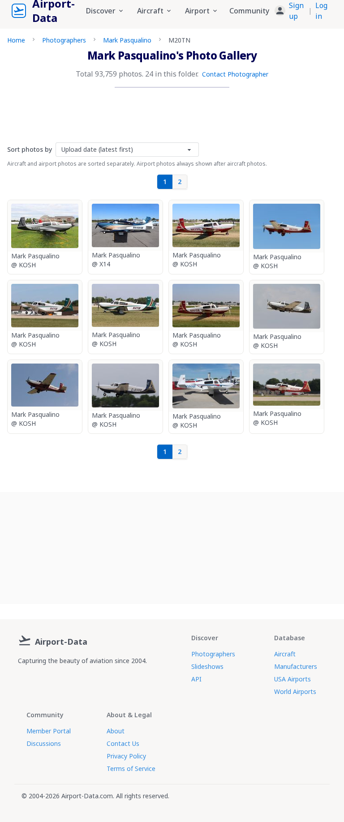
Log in (321, 10)
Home (16, 40)
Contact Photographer (235, 74)
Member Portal (48, 731)
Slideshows (207, 666)
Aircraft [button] (150, 11)
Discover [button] (101, 11)
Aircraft (285, 654)
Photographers (64, 40)
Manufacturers (295, 666)
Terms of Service (131, 768)
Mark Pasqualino (127, 40)
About (116, 731)
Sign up (296, 10)
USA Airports (292, 679)
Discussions (43, 743)
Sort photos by (29, 149)
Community (249, 11)
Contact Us (123, 743)
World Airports (295, 691)
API (196, 679)
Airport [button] (197, 11)
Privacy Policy (126, 756)
